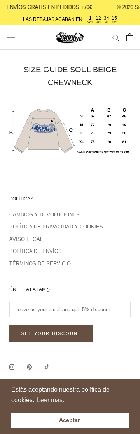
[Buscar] (115, 37)
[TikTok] (46, 367)
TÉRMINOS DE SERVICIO (40, 264)
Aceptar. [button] (70, 420)
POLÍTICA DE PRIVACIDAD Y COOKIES (56, 227)
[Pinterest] (29, 367)
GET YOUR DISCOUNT (51, 333)
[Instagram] (11, 367)
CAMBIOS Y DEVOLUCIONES (44, 215)
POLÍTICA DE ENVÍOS (35, 251)
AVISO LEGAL (26, 239)
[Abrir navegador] (11, 37)
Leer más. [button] (50, 400)
